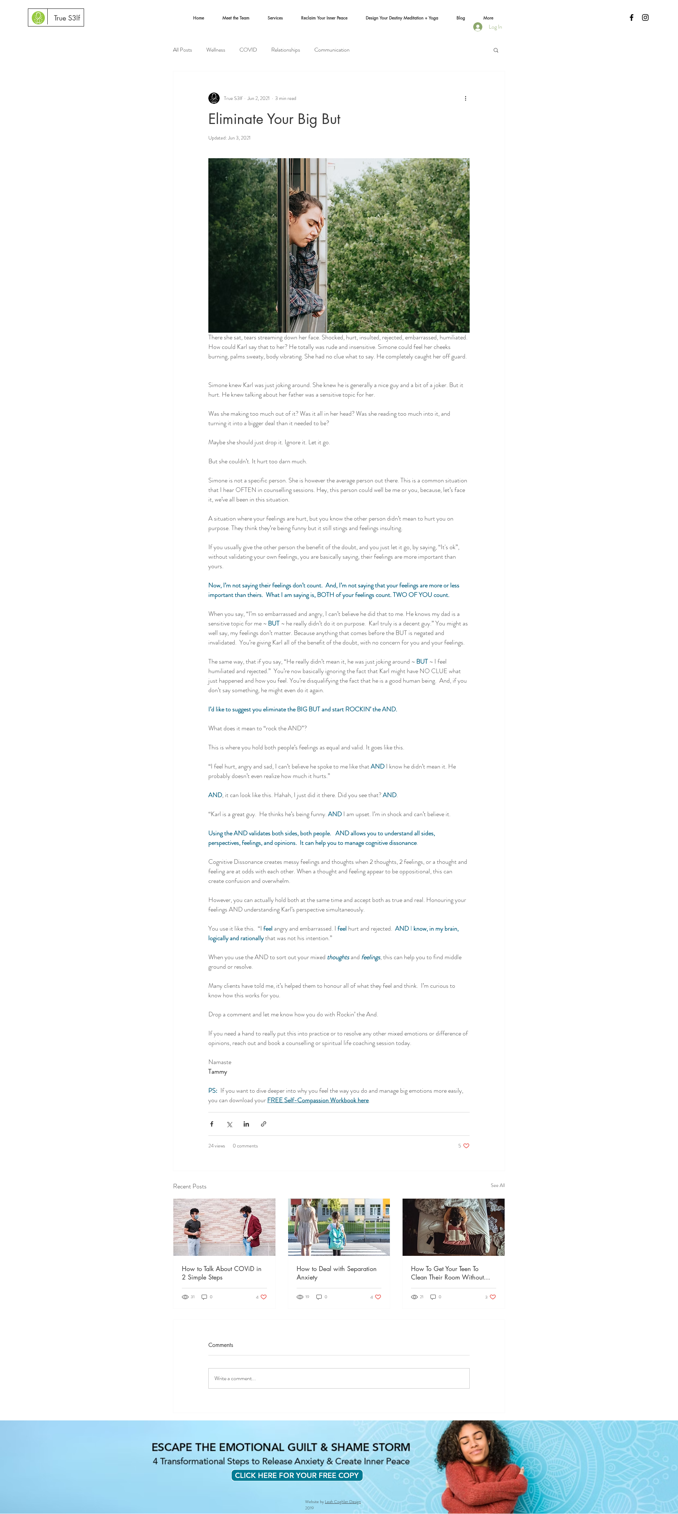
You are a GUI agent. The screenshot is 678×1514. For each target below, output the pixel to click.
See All (498, 1185)
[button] (235, 18)
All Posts (182, 50)
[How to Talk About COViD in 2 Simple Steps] (224, 1227)
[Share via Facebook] (211, 1124)
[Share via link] (263, 1124)
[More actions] (465, 98)
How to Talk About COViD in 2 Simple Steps (222, 1272)
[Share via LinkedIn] (246, 1124)
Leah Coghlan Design (343, 1501)
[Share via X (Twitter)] (229, 1124)
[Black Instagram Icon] (645, 17)
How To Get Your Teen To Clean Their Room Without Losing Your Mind (447, 1272)
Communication (332, 50)
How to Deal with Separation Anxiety (337, 1272)
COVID (248, 50)
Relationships (285, 50)
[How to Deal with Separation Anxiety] (339, 1227)
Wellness (215, 50)
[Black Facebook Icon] (631, 17)
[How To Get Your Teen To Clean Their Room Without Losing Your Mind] (454, 1227)
